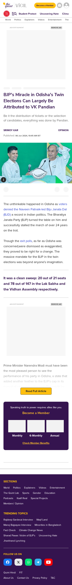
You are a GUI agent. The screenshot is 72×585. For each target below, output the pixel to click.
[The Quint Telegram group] (38, 563)
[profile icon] (66, 5)
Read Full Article (36, 391)
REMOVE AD (56, 28)
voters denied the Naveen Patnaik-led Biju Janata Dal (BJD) (35, 209)
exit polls (26, 241)
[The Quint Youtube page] (48, 563)
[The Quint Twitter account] (18, 563)
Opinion (63, 130)
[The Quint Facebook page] (7, 563)
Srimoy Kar (10, 130)
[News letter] (59, 5)
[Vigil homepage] (21, 7)
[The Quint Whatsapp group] (28, 563)
